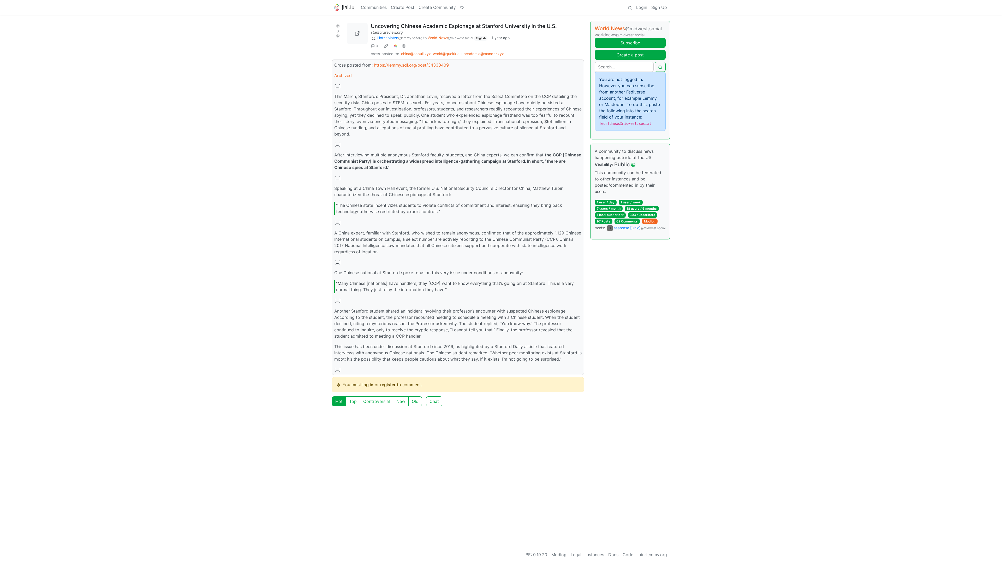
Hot (339, 401)
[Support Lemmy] (462, 7)
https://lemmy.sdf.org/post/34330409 (411, 65)
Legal (576, 554)
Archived (343, 75)
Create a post (630, 54)
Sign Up (659, 7)
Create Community (437, 7)
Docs (613, 554)
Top (353, 401)
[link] (385, 46)
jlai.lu (348, 7)
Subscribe (630, 42)
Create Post (402, 7)
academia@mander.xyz (484, 53)
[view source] (404, 46)
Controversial (376, 401)
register (388, 384)
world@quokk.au (447, 53)
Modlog (649, 221)
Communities (374, 7)
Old (415, 401)
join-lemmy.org (652, 554)
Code (628, 554)
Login (641, 7)
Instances (595, 554)
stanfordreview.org (387, 32)
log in (367, 384)
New (400, 401)
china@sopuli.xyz (416, 53)
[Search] (630, 7)
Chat (434, 401)
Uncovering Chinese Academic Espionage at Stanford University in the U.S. (464, 26)
